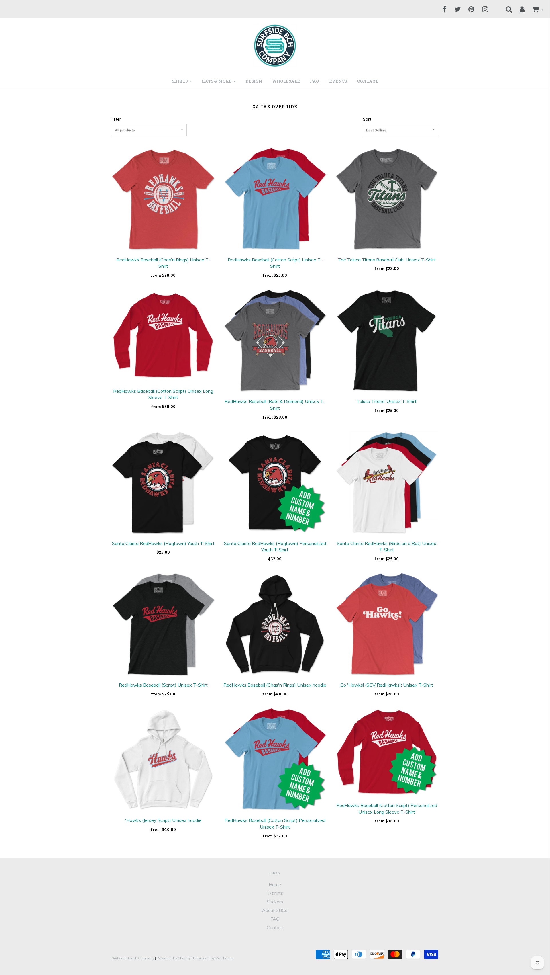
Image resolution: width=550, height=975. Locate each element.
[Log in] (518, 9)
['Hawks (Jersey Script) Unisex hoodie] (163, 759)
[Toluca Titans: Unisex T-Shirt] (386, 340)
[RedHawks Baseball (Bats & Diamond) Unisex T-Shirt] (275, 340)
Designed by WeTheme (213, 958)
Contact (367, 81)
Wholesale (286, 81)
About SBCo (275, 910)
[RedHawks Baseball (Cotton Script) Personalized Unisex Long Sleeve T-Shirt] (386, 752)
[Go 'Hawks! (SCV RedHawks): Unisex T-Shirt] (386, 624)
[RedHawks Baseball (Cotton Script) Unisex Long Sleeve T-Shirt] (163, 335)
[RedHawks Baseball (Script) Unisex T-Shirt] (163, 624)
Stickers (275, 901)
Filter (116, 119)
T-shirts (275, 893)
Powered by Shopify (173, 958)
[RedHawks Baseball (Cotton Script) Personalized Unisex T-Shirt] (275, 759)
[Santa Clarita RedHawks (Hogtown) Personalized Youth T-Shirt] (275, 482)
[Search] (505, 9)
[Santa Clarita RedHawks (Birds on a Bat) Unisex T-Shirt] (386, 482)
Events (338, 81)
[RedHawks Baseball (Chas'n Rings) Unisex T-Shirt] (163, 199)
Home (275, 884)
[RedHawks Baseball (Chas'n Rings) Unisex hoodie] (275, 624)
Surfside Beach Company (133, 958)
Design (253, 81)
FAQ (314, 81)
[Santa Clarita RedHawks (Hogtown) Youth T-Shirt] (163, 482)
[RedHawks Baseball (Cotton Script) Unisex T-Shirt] (275, 199)
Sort (367, 119)
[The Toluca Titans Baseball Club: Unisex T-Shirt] (386, 199)
